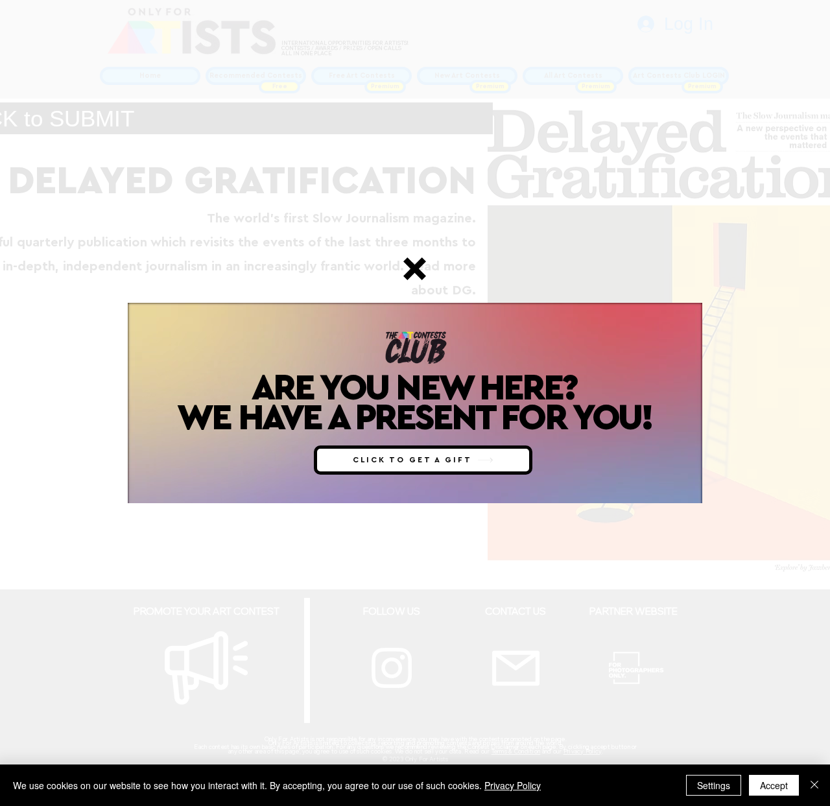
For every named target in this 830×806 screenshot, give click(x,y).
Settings (713, 785)
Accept (774, 785)
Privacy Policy (512, 785)
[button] (414, 269)
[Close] (814, 785)
